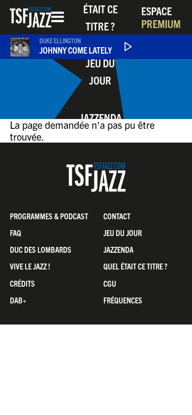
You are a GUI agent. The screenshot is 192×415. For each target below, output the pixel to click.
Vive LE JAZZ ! (30, 266)
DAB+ (18, 300)
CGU (109, 283)
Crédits (22, 283)
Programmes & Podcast (49, 216)
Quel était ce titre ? (135, 266)
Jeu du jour (100, 71)
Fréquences (122, 300)
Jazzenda (100, 117)
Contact (116, 216)
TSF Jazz (30, 17)
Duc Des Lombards (40, 249)
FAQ (15, 232)
